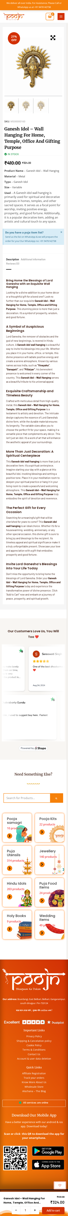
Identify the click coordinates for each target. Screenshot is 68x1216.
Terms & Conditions (34, 1049)
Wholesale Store (34, 1086)
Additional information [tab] (33, 259)
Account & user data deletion (34, 1058)
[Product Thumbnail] (53, 37)
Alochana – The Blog (34, 1091)
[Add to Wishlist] (60, 1185)
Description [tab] (12, 259)
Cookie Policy (34, 1045)
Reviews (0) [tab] (12, 263)
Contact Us (34, 1054)
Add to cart (53, 1210)
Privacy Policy (34, 1036)
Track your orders (34, 1077)
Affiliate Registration (34, 1073)
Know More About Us (34, 1082)
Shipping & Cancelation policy (34, 1041)
